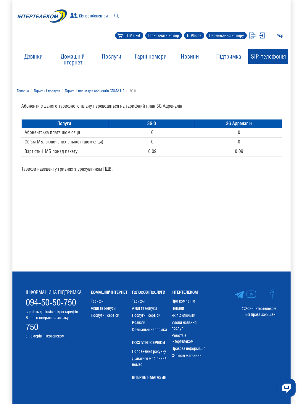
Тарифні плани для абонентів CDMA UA (95, 91)
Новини (190, 56)
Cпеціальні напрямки (149, 329)
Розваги (138, 322)
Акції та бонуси (103, 308)
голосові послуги (148, 292)
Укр (280, 35)
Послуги (111, 56)
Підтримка (228, 56)
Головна (23, 91)
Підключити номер (163, 35)
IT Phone (194, 35)
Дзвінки (33, 56)
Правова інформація (188, 348)
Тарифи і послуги (47, 91)
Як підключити (183, 315)
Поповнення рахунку (149, 351)
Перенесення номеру (226, 35)
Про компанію (183, 301)
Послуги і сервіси (105, 315)
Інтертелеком (185, 292)
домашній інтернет (109, 292)
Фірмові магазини (187, 355)
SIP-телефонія (268, 56)
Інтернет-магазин (149, 377)
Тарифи (97, 301)
